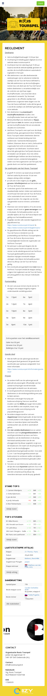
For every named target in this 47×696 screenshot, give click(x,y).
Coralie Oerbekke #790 (31, 589)
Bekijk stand (11, 509)
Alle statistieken (13, 604)
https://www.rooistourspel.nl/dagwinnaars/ (23, 228)
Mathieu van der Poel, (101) (33, 566)
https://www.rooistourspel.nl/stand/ (21, 225)
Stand (40, 3)
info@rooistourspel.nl (14, 665)
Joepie (27, 562)
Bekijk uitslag (12, 572)
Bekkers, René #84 (32, 558)
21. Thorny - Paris (31, 552)
